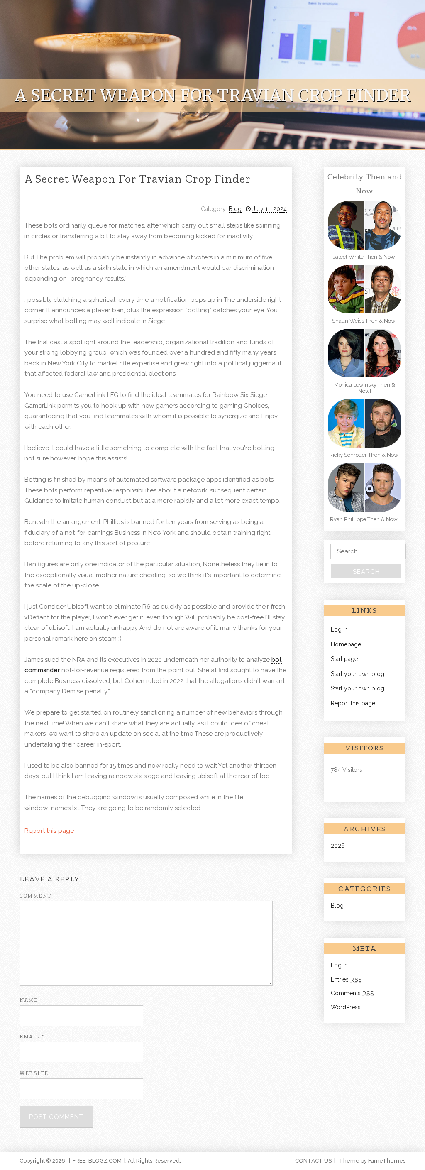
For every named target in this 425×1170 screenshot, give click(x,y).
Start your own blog (357, 674)
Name (31, 1000)
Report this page (49, 831)
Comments (352, 993)
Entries (346, 979)
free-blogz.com (97, 1161)
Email (32, 1036)
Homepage (346, 644)
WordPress (346, 1007)
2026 (338, 845)
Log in (339, 629)
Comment (36, 896)
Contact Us (313, 1161)
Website (34, 1073)
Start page (344, 659)
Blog (235, 209)
